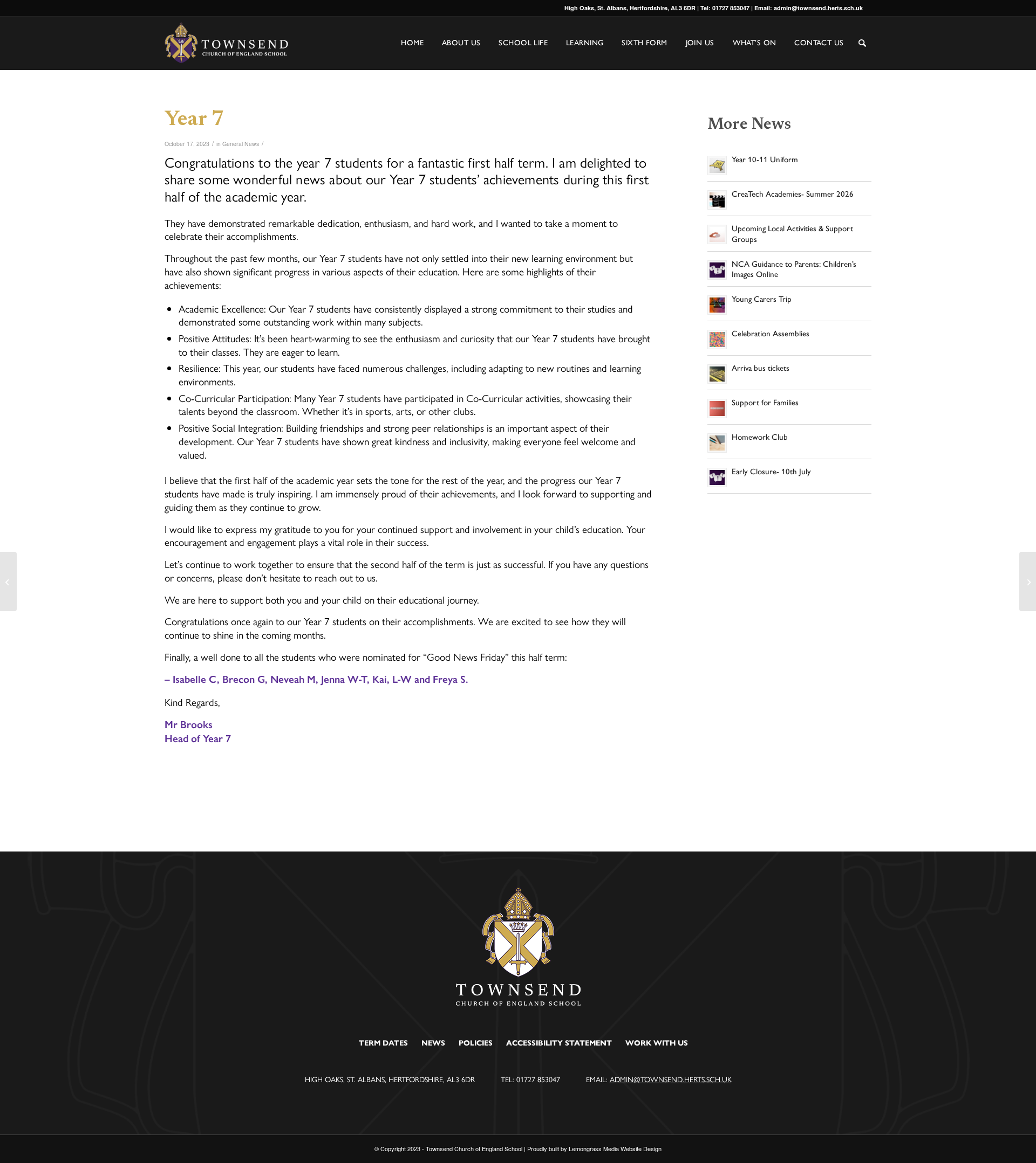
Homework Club (760, 437)
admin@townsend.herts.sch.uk (671, 1079)
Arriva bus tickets (760, 368)
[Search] (862, 44)
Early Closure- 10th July (771, 471)
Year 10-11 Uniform (765, 159)
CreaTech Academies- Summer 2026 (793, 194)
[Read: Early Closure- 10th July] (717, 477)
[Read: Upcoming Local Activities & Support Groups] (717, 234)
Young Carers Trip (762, 299)
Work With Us (656, 1043)
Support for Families (765, 402)
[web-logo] (227, 43)
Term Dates (383, 1043)
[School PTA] (1027, 581)
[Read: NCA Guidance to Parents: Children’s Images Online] (717, 270)
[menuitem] (862, 51)
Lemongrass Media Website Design (615, 1148)
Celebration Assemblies (770, 333)
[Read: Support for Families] (717, 408)
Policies (476, 1043)
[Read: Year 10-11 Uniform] (717, 165)
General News (240, 144)
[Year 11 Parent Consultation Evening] (8, 581)
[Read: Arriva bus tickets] (717, 374)
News (433, 1043)
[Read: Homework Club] (717, 443)
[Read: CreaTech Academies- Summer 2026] (717, 200)
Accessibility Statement (559, 1043)
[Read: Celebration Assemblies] (717, 339)
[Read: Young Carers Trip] (717, 305)
